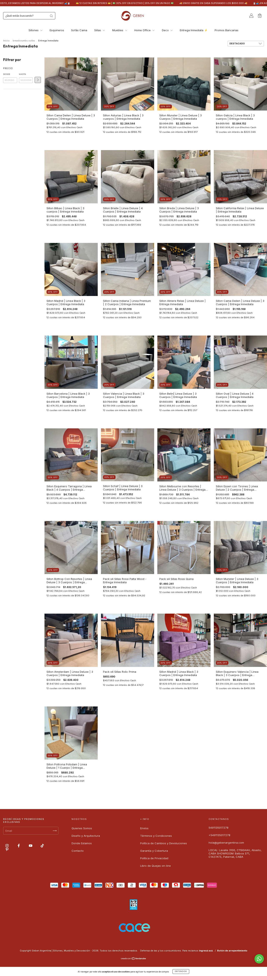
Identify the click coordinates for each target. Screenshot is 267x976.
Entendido (181, 971)
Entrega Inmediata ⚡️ (194, 30)
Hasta (22, 74)
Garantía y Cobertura (154, 850)
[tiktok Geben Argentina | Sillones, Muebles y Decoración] (42, 845)
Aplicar (38, 80)
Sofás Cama (79, 30)
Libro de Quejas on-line (155, 865)
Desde (6, 74)
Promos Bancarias (226, 30)
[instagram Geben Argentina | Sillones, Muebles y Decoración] (7, 845)
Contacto (78, 850)
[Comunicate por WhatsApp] (259, 959)
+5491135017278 (219, 835)
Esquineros (57, 30)
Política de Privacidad (154, 858)
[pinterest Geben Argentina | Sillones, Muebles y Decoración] (7, 849)
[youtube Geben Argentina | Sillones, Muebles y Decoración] (31, 845)
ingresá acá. (206, 950)
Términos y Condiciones (156, 835)
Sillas (98, 30)
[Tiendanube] (134, 959)
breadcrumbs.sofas (24, 40)
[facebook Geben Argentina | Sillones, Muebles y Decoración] (19, 845)
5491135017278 (218, 827)
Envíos (144, 828)
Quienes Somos (82, 828)
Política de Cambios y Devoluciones (163, 843)
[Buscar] (51, 15)
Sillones (34, 30)
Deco (166, 30)
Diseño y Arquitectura (86, 835)
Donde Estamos (82, 843)
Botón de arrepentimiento (232, 950)
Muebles (118, 30)
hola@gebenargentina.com (226, 842)
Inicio (6, 40)
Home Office (142, 30)
